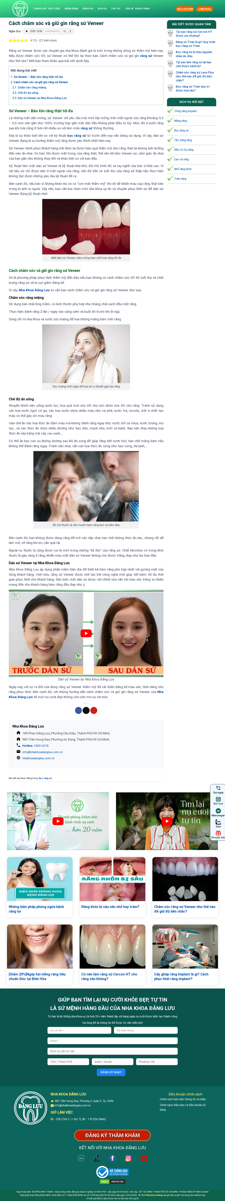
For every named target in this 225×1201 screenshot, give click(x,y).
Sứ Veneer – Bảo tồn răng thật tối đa (37, 77)
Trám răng (180, 178)
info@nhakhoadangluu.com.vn (42, 752)
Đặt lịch (218, 803)
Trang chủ (39, 8)
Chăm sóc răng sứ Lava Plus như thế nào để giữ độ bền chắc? (195, 76)
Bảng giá (88, 8)
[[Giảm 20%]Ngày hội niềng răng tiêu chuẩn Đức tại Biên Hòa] (40, 947)
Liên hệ (129, 8)
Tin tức (116, 8)
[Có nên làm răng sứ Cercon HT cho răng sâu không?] (112, 947)
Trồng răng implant (185, 111)
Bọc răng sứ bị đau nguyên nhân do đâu (194, 54)
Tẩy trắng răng (183, 140)
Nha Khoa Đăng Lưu (34, 290)
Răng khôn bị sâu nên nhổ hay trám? (110, 907)
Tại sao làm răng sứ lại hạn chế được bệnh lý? (193, 64)
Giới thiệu (54, 8)
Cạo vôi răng (181, 159)
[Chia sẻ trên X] (86, 710)
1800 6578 (35, 745)
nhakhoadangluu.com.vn (38, 758)
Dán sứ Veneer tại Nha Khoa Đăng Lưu (39, 98)
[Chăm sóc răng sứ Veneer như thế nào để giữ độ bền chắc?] (185, 879)
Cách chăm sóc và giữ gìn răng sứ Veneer (39, 82)
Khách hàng (142, 8)
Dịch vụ (102, 8)
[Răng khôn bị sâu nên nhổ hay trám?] (112, 879)
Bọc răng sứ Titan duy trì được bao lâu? (193, 88)
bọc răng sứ (76, 136)
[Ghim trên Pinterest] (93, 710)
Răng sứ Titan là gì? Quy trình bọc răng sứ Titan (195, 44)
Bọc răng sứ (45, 778)
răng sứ (146, 56)
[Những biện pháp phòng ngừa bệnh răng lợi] (40, 879)
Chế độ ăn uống (25, 92)
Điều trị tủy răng (184, 149)
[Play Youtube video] (86, 633)
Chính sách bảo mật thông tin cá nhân (183, 1099)
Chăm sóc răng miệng (29, 87)
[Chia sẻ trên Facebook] (78, 710)
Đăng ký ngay (111, 1072)
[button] (172, 8)
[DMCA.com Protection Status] (112, 1181)
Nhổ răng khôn (183, 169)
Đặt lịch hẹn (185, 9)
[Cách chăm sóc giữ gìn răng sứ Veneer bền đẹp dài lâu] (20, 9)
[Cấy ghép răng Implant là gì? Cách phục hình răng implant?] (185, 947)
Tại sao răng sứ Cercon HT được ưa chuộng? (194, 33)
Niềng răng (71, 8)
